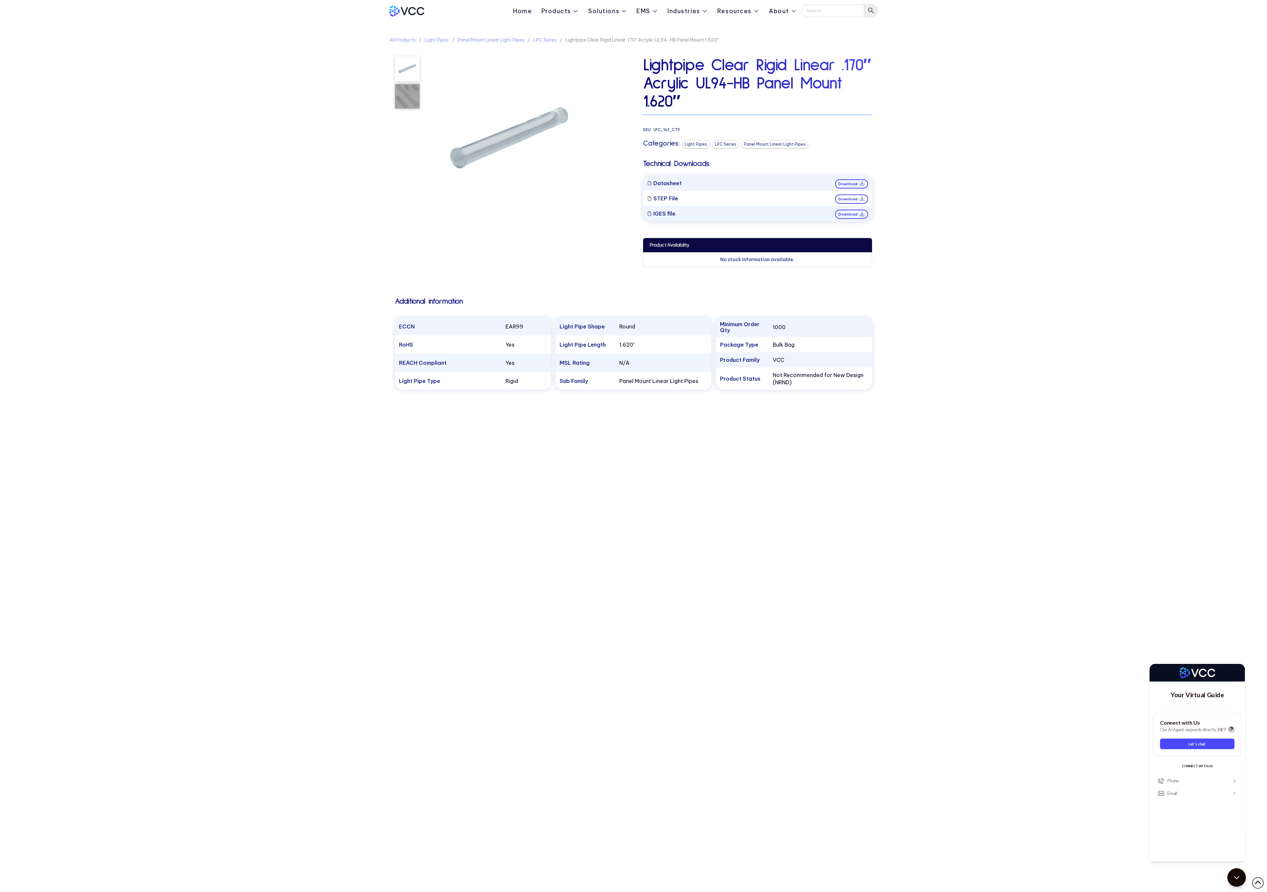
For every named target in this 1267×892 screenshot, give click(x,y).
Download (848, 184)
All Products (402, 40)
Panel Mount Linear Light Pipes (491, 40)
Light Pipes (437, 40)
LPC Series (545, 40)
